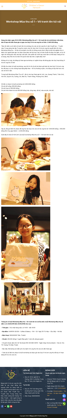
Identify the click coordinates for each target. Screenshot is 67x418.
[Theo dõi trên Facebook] (2, 406)
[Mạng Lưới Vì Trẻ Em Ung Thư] (33, 6)
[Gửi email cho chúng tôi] (5, 406)
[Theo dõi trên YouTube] (11, 406)
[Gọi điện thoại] (64, 403)
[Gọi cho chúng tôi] (8, 406)
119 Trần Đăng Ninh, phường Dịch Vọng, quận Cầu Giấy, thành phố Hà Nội (34, 391)
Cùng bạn (33, 18)
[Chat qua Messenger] (64, 399)
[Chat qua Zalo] (64, 395)
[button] (2, 6)
